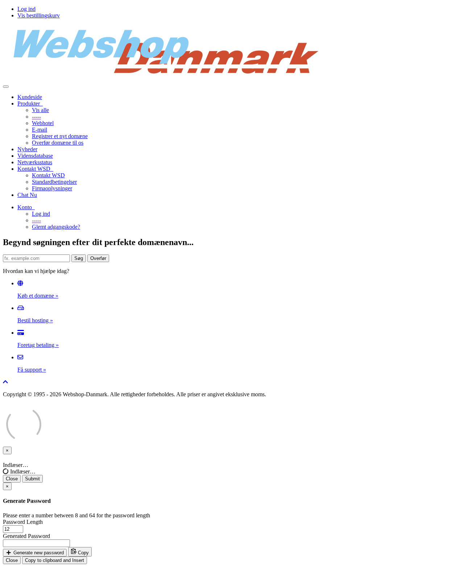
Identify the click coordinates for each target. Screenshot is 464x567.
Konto (26, 207)
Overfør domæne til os (57, 143)
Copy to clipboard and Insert (54, 560)
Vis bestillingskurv (38, 15)
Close (12, 478)
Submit (32, 478)
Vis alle (40, 110)
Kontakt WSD (35, 169)
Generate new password (38, 552)
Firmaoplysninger (52, 188)
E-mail (39, 130)
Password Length (23, 522)
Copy (82, 552)
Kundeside (29, 97)
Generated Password (26, 536)
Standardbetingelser (54, 182)
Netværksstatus (34, 162)
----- (36, 116)
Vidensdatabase (35, 156)
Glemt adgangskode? (56, 227)
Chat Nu (27, 195)
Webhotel (43, 123)
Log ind (26, 9)
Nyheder (27, 149)
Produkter (30, 103)
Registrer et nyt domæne (60, 136)
